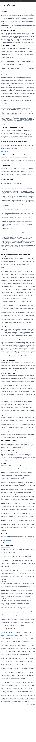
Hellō (2, 1)
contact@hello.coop (4, 151)
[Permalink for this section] (8, 11)
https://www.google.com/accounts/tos (8, 635)
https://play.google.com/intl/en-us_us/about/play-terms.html (16, 637)
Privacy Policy (3, 34)
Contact (33, 1)
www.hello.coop (24, 20)
